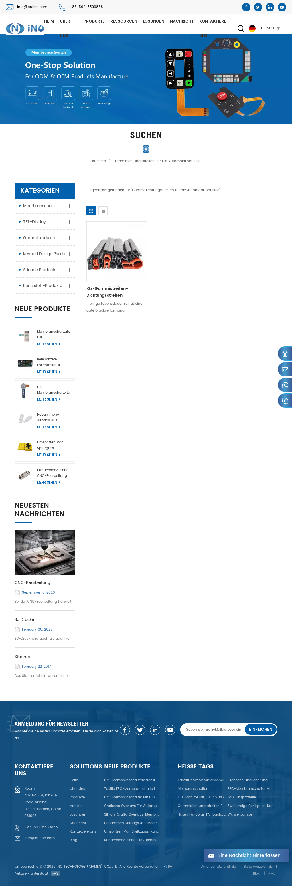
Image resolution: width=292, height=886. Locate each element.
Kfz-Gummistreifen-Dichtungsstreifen (107, 292)
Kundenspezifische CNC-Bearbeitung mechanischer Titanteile (52, 473)
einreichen (260, 729)
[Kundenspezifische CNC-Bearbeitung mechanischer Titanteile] (25, 473)
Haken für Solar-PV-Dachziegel (202, 814)
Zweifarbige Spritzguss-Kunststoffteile (252, 806)
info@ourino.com (32, 7)
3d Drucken (26, 620)
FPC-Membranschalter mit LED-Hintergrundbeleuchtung (131, 797)
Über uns (65, 28)
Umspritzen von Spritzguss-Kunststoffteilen (50, 445)
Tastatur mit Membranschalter (202, 780)
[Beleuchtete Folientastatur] (25, 363)
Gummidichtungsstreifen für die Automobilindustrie (202, 806)
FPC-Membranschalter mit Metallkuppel (252, 789)
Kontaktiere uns (212, 28)
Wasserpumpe (240, 814)
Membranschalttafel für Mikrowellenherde (53, 334)
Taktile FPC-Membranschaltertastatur (131, 789)
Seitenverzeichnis (258, 866)
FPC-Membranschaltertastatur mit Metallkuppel (53, 390)
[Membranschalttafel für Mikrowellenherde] (25, 335)
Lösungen (153, 21)
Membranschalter (40, 206)
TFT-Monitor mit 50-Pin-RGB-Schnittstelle (202, 797)
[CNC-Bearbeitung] (45, 552)
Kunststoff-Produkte (42, 285)
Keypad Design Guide (44, 254)
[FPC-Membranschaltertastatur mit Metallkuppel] (25, 390)
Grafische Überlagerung (248, 780)
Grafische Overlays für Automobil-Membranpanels (131, 806)
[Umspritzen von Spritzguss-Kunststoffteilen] (25, 446)
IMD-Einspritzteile (242, 797)
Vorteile (76, 806)
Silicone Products (39, 270)
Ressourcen (123, 21)
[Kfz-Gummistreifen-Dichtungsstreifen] (117, 252)
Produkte (94, 21)
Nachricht (182, 21)
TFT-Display (34, 222)
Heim (74, 780)
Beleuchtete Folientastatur (48, 362)
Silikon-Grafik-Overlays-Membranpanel (131, 814)
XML (271, 873)
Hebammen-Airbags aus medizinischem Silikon (49, 417)
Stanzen (22, 657)
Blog (73, 840)
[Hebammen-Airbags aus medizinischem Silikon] (25, 418)
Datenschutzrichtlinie (218, 866)
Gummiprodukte (39, 238)
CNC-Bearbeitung (32, 583)
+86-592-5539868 (86, 7)
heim (49, 21)
